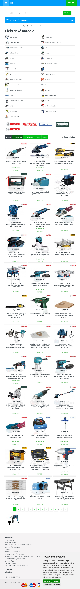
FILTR (9, 137)
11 (56, 509)
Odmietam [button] (55, 581)
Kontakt (8, 549)
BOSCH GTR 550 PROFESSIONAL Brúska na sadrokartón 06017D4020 (64, 406)
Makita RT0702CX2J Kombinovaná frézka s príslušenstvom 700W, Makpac (15, 346)
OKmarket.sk (18, 582)
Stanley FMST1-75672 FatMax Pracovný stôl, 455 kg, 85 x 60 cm (64, 498)
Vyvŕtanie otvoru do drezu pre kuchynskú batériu (22, 556)
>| (65, 509)
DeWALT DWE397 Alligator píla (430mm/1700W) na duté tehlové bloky (16, 315)
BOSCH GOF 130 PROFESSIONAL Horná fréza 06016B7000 (64, 346)
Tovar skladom (69, 137)
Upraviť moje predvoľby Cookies (16, 566)
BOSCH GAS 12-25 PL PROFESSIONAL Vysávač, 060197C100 (64, 193)
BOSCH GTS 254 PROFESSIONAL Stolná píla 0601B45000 (15, 285)
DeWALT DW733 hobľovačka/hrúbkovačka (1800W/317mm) (15, 467)
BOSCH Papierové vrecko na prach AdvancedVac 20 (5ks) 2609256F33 (64, 315)
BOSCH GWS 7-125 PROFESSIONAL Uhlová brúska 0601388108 (40, 224)
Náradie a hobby (20, 26)
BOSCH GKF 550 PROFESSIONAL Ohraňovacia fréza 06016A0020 (15, 224)
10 (51, 509)
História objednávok (12, 577)
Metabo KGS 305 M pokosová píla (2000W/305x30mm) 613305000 (15, 406)
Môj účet (8, 574)
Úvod (7, 26)
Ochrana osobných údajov (14, 554)
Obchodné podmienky (12, 552)
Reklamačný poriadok (12, 547)
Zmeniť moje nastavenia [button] (52, 584)
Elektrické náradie (36, 26)
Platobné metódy (11, 542)
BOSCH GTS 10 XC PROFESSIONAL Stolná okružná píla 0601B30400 (64, 285)
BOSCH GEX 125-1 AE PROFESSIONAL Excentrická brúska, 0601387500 (16, 254)
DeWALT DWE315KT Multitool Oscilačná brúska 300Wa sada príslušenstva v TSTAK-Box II (40, 467)
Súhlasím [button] (47, 581)
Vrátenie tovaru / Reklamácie (15, 559)
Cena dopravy (10, 540)
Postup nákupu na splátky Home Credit (18, 545)
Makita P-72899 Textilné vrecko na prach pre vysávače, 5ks (15, 498)
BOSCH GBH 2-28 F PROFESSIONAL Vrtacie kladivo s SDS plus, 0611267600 (15, 376)
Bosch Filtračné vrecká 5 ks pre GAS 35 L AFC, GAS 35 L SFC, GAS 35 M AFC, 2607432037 (40, 346)
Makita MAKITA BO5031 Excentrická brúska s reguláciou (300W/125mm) (64, 376)
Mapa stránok (10, 561)
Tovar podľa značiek (12, 563)
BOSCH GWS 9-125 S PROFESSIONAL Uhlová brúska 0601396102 (40, 163)
